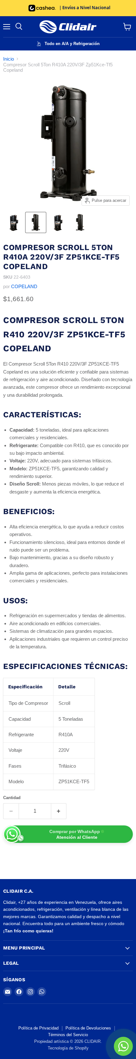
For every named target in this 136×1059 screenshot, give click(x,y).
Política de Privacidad (38, 1028)
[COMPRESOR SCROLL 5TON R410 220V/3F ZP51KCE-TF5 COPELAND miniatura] (58, 222)
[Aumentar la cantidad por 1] (59, 811)
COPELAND (24, 286)
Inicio (8, 59)
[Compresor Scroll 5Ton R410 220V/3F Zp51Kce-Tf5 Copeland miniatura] (13, 222)
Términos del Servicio (68, 1034)
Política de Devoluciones (88, 1028)
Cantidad (12, 797)
